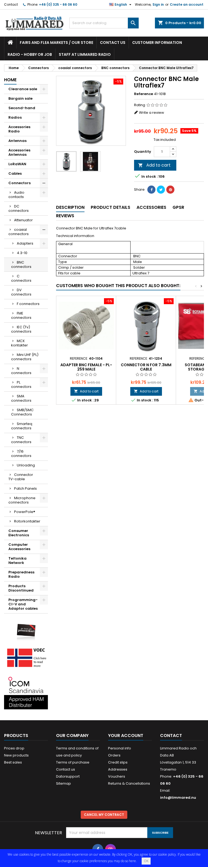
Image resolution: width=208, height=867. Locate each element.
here (132, 861)
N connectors (21, 370)
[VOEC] (26, 657)
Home (10, 80)
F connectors (28, 303)
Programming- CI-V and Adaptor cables (23, 604)
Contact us (112, 42)
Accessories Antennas (19, 152)
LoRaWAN (17, 164)
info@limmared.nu (178, 797)
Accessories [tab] (151, 207)
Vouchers (116, 776)
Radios (15, 117)
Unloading (26, 465)
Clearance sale (22, 89)
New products (16, 755)
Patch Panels (25, 488)
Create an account (186, 4)
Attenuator (23, 220)
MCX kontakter (19, 343)
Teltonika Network (17, 560)
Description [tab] (70, 207)
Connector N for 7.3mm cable (146, 367)
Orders (114, 755)
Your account (125, 735)
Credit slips (118, 762)
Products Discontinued (21, 588)
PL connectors (21, 384)
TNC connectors (21, 439)
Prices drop (14, 748)
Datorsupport (68, 776)
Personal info (119, 748)
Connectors (19, 183)
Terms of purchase (72, 762)
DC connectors (18, 208)
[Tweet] (161, 190)
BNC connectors (21, 264)
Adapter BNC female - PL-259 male (86, 367)
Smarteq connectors (21, 426)
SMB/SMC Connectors (22, 412)
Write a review (151, 112)
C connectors (21, 278)
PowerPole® (24, 511)
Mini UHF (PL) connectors (24, 357)
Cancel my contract (104, 814)
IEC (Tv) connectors (21, 329)
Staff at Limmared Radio (85, 54)
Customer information (157, 42)
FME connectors (21, 315)
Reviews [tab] (65, 216)
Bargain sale (20, 98)
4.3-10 (22, 252)
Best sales (13, 762)
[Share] (151, 190)
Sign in (158, 4)
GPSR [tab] (178, 207)
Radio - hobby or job (30, 54)
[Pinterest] (170, 190)
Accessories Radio (19, 129)
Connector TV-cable (20, 477)
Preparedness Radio (21, 574)
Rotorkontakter (27, 521)
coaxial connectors (18, 231)
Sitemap (63, 783)
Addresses (117, 769)
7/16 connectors (21, 453)
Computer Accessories (19, 546)
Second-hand (21, 108)
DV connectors (21, 292)
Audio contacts (16, 194)
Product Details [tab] (110, 207)
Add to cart (154, 165)
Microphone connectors (21, 500)
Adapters (25, 243)
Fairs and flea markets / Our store (56, 42)
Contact (11, 4)
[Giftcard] (26, 629)
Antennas (17, 140)
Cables (15, 173)
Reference (143, 94)
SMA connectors (21, 398)
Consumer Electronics (18, 533)
